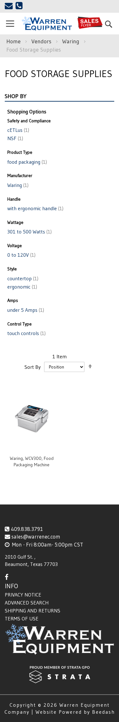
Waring (71, 41)
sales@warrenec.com (35, 536)
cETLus (17, 130)
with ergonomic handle (34, 208)
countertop (22, 278)
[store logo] (46, 23)
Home (14, 41)
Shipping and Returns (32, 610)
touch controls (25, 333)
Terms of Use (21, 618)
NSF (14, 138)
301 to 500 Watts (28, 231)
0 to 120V (20, 255)
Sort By (32, 366)
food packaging (26, 162)
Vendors (42, 41)
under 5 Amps (25, 310)
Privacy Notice (23, 594)
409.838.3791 (27, 528)
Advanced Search (27, 602)
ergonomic (21, 286)
